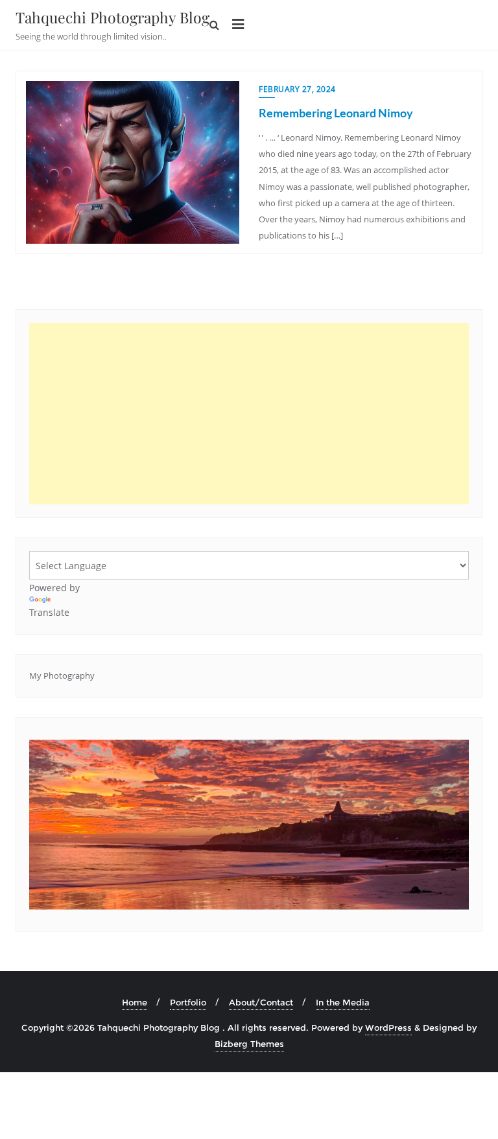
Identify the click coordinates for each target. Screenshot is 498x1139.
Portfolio (188, 1002)
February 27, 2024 (297, 89)
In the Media (343, 1002)
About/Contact (261, 1002)
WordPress (388, 1027)
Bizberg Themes (249, 1044)
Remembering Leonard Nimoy (336, 113)
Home (134, 1002)
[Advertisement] (249, 413)
